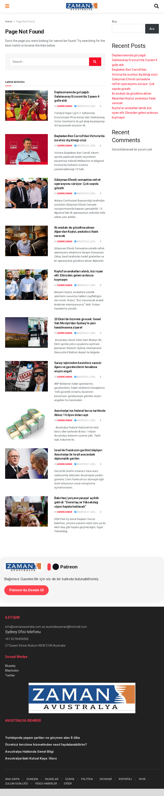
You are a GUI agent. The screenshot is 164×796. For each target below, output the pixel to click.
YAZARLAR (52, 779)
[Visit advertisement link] (82, 792)
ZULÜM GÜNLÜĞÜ (16, 783)
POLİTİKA (87, 779)
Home (8, 21)
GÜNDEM (32, 779)
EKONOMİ (106, 779)
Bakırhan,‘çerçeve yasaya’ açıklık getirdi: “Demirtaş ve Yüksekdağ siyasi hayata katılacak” (76, 502)
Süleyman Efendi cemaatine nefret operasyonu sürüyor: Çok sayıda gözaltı (77, 184)
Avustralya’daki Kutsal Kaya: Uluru (31, 758)
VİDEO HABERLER (46, 783)
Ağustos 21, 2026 (85, 285)
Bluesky (10, 665)
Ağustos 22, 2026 (85, 106)
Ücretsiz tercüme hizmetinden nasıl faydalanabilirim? (46, 744)
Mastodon (12, 670)
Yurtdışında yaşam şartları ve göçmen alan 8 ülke (42, 738)
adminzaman (64, 106)
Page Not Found (25, 21)
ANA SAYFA (12, 779)
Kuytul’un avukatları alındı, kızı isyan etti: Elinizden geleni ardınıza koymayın (78, 275)
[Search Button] (156, 6)
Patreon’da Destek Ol (26, 590)
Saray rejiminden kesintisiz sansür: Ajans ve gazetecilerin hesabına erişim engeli (78, 367)
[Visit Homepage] (82, 6)
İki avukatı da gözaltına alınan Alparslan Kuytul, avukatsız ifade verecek (76, 232)
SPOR (142, 779)
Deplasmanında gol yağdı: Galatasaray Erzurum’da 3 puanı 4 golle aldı (76, 96)
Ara (114, 21)
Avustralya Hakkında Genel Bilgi (29, 752)
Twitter (10, 675)
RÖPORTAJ (125, 779)
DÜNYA (69, 779)
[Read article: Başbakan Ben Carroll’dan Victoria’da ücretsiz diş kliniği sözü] (26, 149)
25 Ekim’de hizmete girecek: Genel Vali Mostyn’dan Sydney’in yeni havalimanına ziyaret (77, 323)
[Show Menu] (7, 6)
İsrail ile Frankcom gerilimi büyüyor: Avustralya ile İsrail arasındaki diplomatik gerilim (78, 454)
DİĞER (68, 783)
